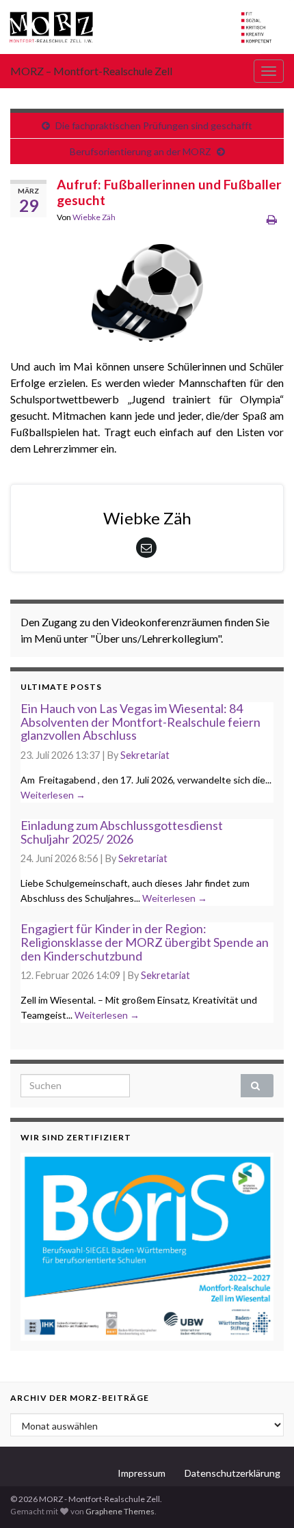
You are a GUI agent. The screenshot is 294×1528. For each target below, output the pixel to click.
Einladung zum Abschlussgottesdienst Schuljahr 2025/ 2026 (122, 832)
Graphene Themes (120, 1511)
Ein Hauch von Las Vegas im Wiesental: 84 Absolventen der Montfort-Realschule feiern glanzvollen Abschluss (140, 722)
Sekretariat (145, 755)
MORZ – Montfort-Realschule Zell (91, 70)
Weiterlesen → (53, 795)
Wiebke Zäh (94, 217)
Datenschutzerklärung (232, 1473)
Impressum (141, 1473)
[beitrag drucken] (272, 219)
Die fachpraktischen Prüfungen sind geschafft (153, 125)
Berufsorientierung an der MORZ (140, 151)
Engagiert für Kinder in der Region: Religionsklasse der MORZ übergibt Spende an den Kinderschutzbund (145, 942)
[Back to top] (263, 1497)
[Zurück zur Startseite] (147, 27)
